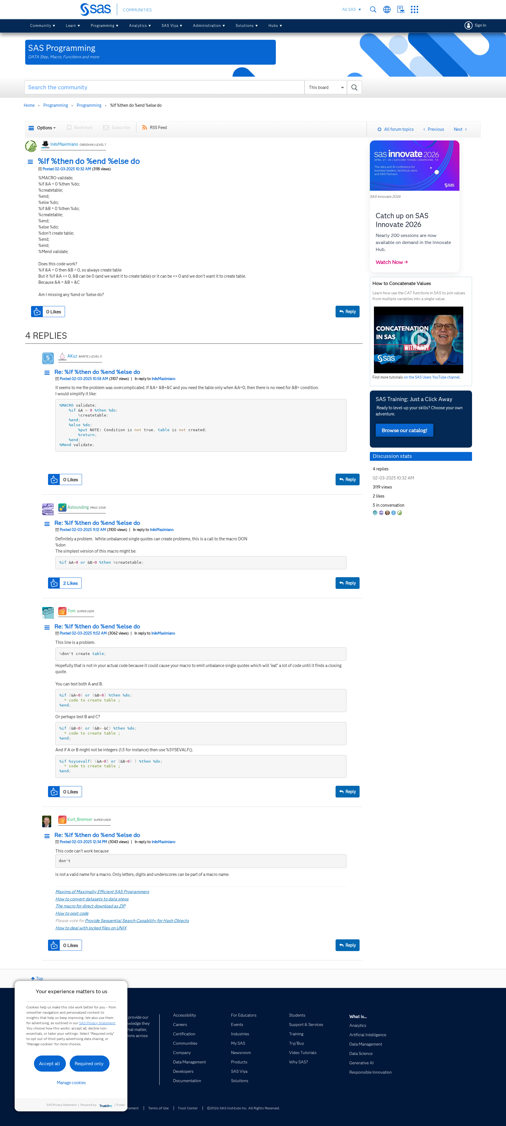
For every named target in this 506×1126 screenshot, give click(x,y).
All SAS (349, 9)
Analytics (138, 25)
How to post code (71, 913)
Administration (207, 25)
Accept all (49, 1063)
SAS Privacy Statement (97, 1023)
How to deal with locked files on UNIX (90, 928)
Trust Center (188, 1108)
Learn (71, 25)
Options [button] (44, 127)
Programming (102, 25)
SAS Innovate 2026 (385, 196)
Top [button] (39, 978)
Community (40, 25)
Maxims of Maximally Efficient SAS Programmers (102, 891)
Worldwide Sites (387, 9)
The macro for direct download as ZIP (90, 906)
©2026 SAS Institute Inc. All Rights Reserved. (243, 1108)
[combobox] (193, 87)
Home (29, 105)
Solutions (245, 25)
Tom (71, 610)
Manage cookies (71, 1082)
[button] (32, 162)
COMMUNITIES (137, 10)
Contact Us (400, 9)
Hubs (273, 25)
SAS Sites (414, 9)
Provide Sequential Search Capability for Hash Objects (137, 920)
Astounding (78, 507)
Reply (351, 311)
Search (373, 9)
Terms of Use (158, 1108)
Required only (89, 1063)
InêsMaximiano (64, 144)
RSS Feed (158, 127)
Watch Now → (392, 262)
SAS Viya (170, 25)
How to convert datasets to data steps (92, 899)
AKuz (72, 356)
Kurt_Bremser (79, 819)
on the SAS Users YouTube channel (432, 377)
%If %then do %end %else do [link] (136, 105)
